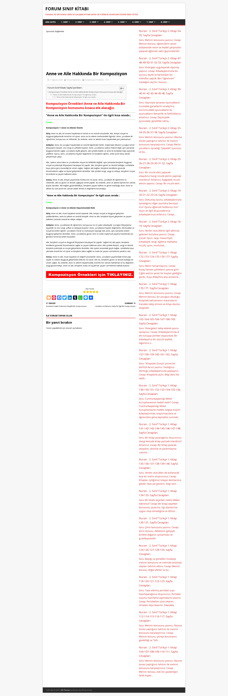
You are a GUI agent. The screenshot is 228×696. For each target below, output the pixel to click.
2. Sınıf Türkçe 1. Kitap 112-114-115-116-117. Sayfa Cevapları (158, 616)
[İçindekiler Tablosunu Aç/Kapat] (120, 88)
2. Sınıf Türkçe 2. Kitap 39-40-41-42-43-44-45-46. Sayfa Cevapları (160, 93)
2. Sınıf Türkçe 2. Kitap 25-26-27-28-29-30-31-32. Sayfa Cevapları (160, 163)
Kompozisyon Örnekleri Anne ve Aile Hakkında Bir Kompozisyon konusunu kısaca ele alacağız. (86, 92)
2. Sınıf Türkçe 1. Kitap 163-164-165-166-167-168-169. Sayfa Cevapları (158, 319)
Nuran (143, 31)
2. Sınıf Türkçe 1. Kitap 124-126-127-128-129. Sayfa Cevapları (158, 550)
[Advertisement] (91, 51)
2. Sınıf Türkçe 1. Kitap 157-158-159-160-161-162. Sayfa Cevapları (158, 354)
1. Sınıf (64, 22)
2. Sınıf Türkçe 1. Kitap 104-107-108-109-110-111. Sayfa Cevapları (158, 652)
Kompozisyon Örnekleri (94, 80)
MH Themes (65, 690)
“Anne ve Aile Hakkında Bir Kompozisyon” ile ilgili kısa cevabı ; (75, 95)
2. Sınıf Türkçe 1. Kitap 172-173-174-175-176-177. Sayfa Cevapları (158, 257)
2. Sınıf (78, 22)
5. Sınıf (121, 22)
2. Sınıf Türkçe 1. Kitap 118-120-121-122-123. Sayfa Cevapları (158, 581)
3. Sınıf (93, 22)
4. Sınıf (107, 22)
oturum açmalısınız (74, 328)
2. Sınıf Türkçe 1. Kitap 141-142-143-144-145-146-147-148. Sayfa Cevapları (160, 428)
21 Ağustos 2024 (56, 80)
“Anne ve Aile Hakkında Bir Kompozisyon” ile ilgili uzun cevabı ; (76, 97)
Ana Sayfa (50, 22)
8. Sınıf (164, 22)
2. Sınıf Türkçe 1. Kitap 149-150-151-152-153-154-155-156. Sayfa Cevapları (160, 390)
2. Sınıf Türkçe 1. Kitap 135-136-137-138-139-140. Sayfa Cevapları (158, 464)
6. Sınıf (135, 22)
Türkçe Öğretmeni (73, 80)
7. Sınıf (150, 22)
